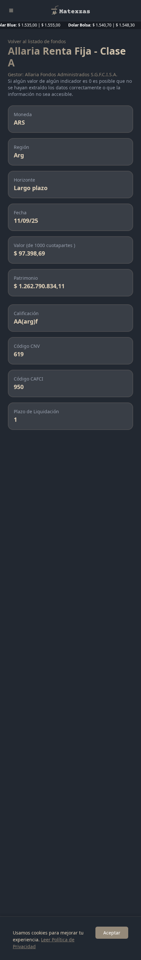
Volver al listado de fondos (37, 41)
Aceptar (111, 933)
